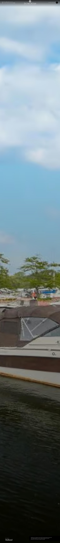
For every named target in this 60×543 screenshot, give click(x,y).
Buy (50, 2)
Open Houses (53, 2)
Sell (49, 2)
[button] (57, 3)
